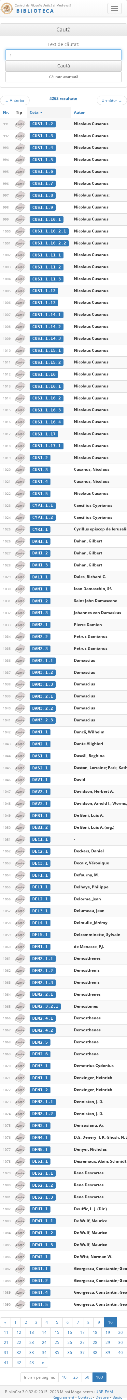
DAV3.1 (40, 803)
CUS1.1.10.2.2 (49, 243)
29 (108, 1342)
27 (82, 1342)
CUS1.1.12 (44, 290)
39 (108, 1352)
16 (69, 1332)
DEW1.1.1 (42, 1220)
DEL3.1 (40, 910)
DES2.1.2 (42, 1185)
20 (120, 1332)
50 (87, 1377)
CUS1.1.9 (42, 207)
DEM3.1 (40, 1065)
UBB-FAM (104, 1391)
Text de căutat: (63, 44)
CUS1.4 (40, 481)
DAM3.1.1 (42, 660)
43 (31, 1362)
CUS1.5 (40, 493)
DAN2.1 (40, 744)
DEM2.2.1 (42, 994)
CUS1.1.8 (42, 195)
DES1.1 (40, 1161)
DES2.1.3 (42, 1197)
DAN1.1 (40, 732)
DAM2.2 (40, 636)
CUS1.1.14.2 (46, 326)
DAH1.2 (40, 553)
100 (99, 1377)
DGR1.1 (40, 1268)
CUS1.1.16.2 (46, 398)
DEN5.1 (40, 1149)
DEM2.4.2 (42, 1030)
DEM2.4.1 (42, 1018)
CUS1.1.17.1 (46, 445)
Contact (85, 1397)
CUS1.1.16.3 (46, 410)
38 (95, 1352)
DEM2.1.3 (42, 982)
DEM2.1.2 (42, 970)
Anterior (15, 100)
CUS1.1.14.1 (46, 314)
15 (57, 1332)
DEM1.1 (40, 946)
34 (44, 1352)
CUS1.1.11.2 (46, 267)
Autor (79, 112)
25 (57, 1342)
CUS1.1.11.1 (46, 255)
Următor (112, 100)
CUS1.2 (40, 457)
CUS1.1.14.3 (46, 338)
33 (31, 1352)
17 (82, 1332)
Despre (102, 1397)
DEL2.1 (40, 898)
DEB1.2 (40, 827)
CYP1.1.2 (42, 517)
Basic (117, 1397)
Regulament (63, 1397)
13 (31, 1332)
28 (95, 1342)
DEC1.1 (40, 839)
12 (19, 1332)
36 (69, 1352)
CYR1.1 (40, 529)
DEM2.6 (40, 1053)
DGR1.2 (40, 1280)
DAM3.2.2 (42, 708)
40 (120, 1352)
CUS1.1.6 (42, 171)
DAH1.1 (40, 541)
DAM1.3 (40, 612)
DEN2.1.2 (42, 1113)
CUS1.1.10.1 (46, 219)
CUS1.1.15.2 (46, 362)
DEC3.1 (40, 863)
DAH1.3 (40, 565)
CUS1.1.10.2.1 (49, 231)
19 (108, 1332)
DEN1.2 (40, 1089)
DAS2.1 (40, 767)
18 (95, 1332)
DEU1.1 (40, 1208)
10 (110, 1322)
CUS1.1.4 (42, 147)
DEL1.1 (40, 886)
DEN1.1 (40, 1077)
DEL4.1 (40, 922)
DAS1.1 (40, 755)
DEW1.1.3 (42, 1244)
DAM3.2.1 (42, 696)
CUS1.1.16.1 (46, 386)
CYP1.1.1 (42, 505)
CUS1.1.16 (44, 374)
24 (44, 1342)
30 (120, 1342)
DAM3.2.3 (42, 720)
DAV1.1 (40, 779)
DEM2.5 (40, 1042)
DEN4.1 (40, 1137)
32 (19, 1352)
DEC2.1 (40, 851)
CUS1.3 (40, 469)
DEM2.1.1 (42, 958)
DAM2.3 (40, 648)
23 (31, 1342)
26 (69, 1342)
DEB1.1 (40, 815)
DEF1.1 (40, 875)
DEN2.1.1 (42, 1101)
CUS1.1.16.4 (46, 422)
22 (19, 1342)
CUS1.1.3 (42, 135)
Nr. (6, 112)
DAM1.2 (40, 601)
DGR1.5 (40, 1304)
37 (82, 1352)
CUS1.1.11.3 (46, 279)
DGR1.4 (40, 1292)
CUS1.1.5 (42, 159)
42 (19, 1362)
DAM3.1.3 (42, 684)
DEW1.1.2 (42, 1232)
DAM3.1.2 (42, 672)
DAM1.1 (40, 589)
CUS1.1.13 (44, 302)
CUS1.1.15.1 (46, 350)
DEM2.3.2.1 (45, 1006)
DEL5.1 (40, 934)
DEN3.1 (40, 1125)
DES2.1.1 (42, 1173)
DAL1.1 (40, 577)
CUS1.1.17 (44, 434)
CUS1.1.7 (42, 183)
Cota (34, 112)
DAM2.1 (40, 624)
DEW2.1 (40, 1256)
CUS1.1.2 (42, 123)
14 (44, 1332)
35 (57, 1352)
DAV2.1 (40, 791)
